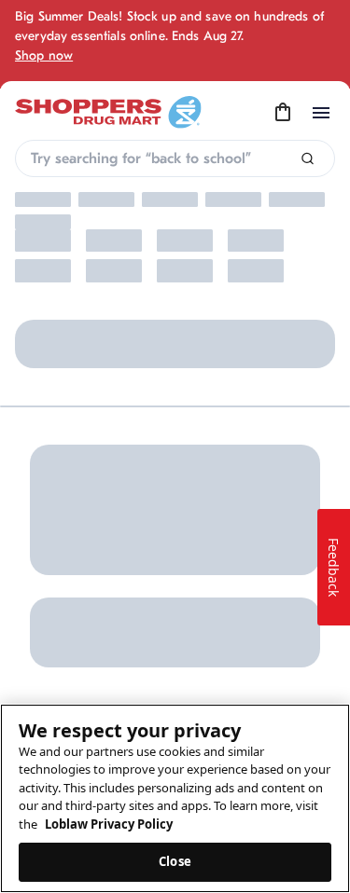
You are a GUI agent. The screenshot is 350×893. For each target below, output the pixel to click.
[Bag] (282, 113)
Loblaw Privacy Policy (109, 824)
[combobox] (175, 158)
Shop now (44, 55)
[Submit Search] (308, 159)
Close (175, 861)
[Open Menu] (321, 113)
